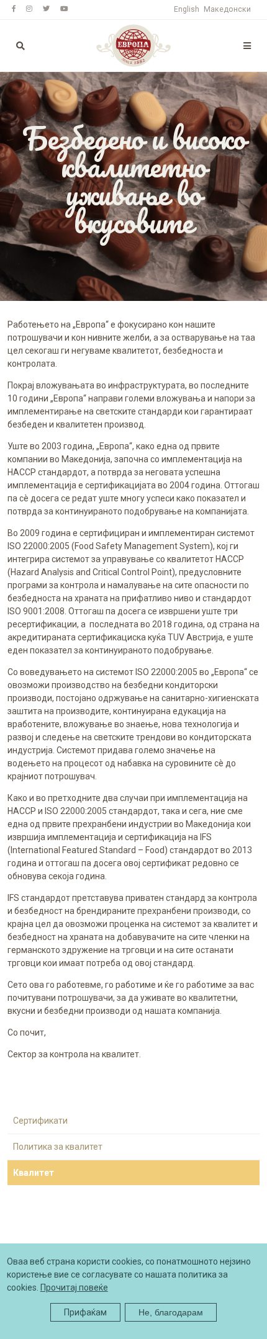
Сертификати (40, 1121)
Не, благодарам (170, 1312)
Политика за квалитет (57, 1147)
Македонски (227, 9)
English (186, 9)
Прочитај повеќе (74, 1287)
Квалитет (33, 1173)
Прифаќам (85, 1312)
